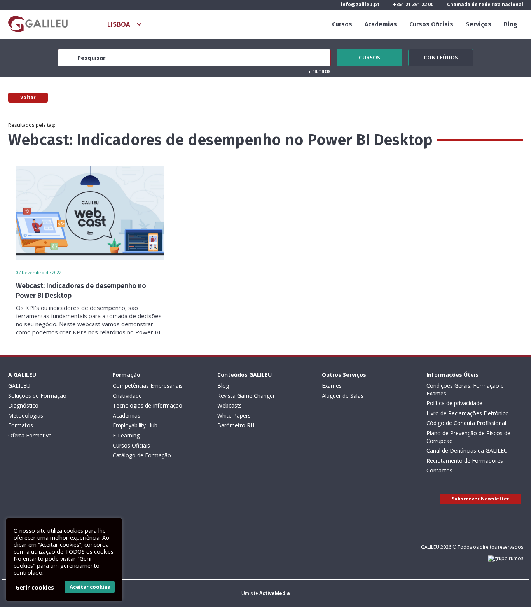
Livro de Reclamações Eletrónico (467, 413)
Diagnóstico (23, 405)
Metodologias (25, 415)
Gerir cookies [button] (35, 587)
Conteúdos (441, 56)
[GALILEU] (38, 24)
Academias (381, 24)
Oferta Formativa (30, 435)
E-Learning (126, 435)
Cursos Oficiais (431, 24)
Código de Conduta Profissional (466, 423)
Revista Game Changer (246, 395)
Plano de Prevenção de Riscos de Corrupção (468, 436)
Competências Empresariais (148, 385)
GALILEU (19, 385)
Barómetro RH (235, 425)
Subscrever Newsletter (480, 498)
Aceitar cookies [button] (90, 586)
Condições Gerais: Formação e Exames (465, 389)
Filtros (319, 71)
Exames (332, 385)
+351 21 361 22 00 (412, 4)
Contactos (439, 470)
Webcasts (229, 405)
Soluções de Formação (37, 395)
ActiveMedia (274, 593)
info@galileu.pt (359, 4)
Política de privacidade (454, 403)
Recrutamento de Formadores (464, 460)
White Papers (234, 415)
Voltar (28, 97)
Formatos (20, 425)
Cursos (342, 24)
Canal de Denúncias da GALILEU (467, 450)
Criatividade (127, 395)
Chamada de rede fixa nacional (484, 4)
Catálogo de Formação (142, 455)
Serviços (478, 24)
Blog (510, 24)
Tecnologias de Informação (147, 405)
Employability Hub (135, 425)
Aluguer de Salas (342, 395)
